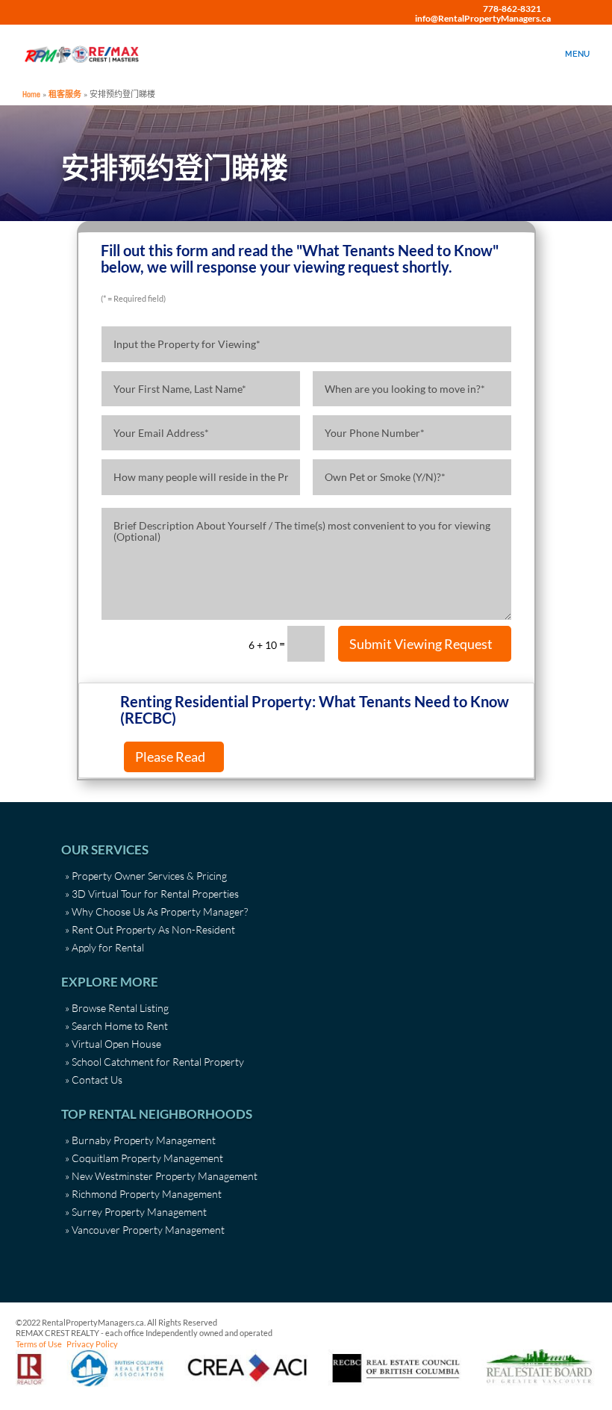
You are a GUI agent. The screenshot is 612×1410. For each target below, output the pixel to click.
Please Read (170, 756)
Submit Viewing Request (421, 644)
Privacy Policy (92, 1344)
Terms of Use (39, 1344)
